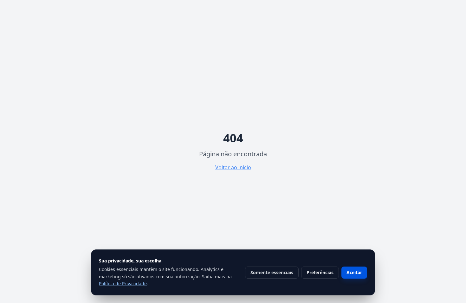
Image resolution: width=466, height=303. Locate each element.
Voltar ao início (233, 167)
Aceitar (354, 272)
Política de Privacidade (123, 283)
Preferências (320, 272)
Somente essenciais (271, 272)
